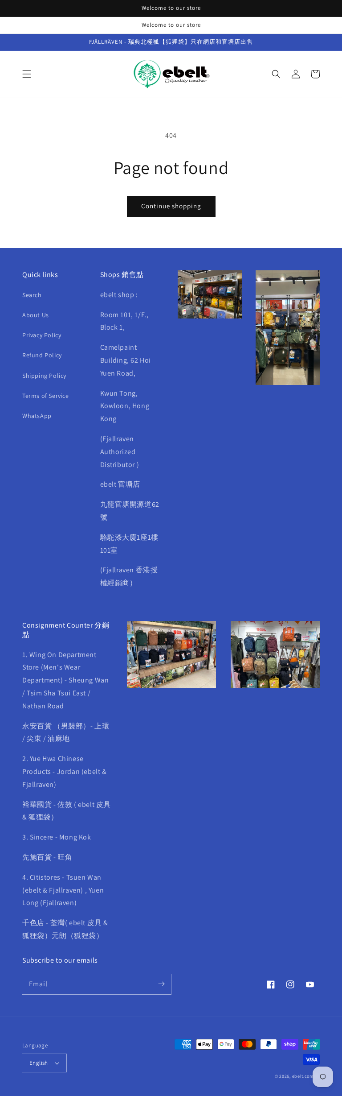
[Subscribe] (161, 984)
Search (32, 295)
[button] (27, 74)
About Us (35, 315)
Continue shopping (171, 206)
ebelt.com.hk (306, 1076)
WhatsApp (37, 416)
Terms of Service (45, 396)
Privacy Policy (41, 335)
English (38, 1063)
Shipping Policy (44, 376)
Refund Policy (42, 355)
